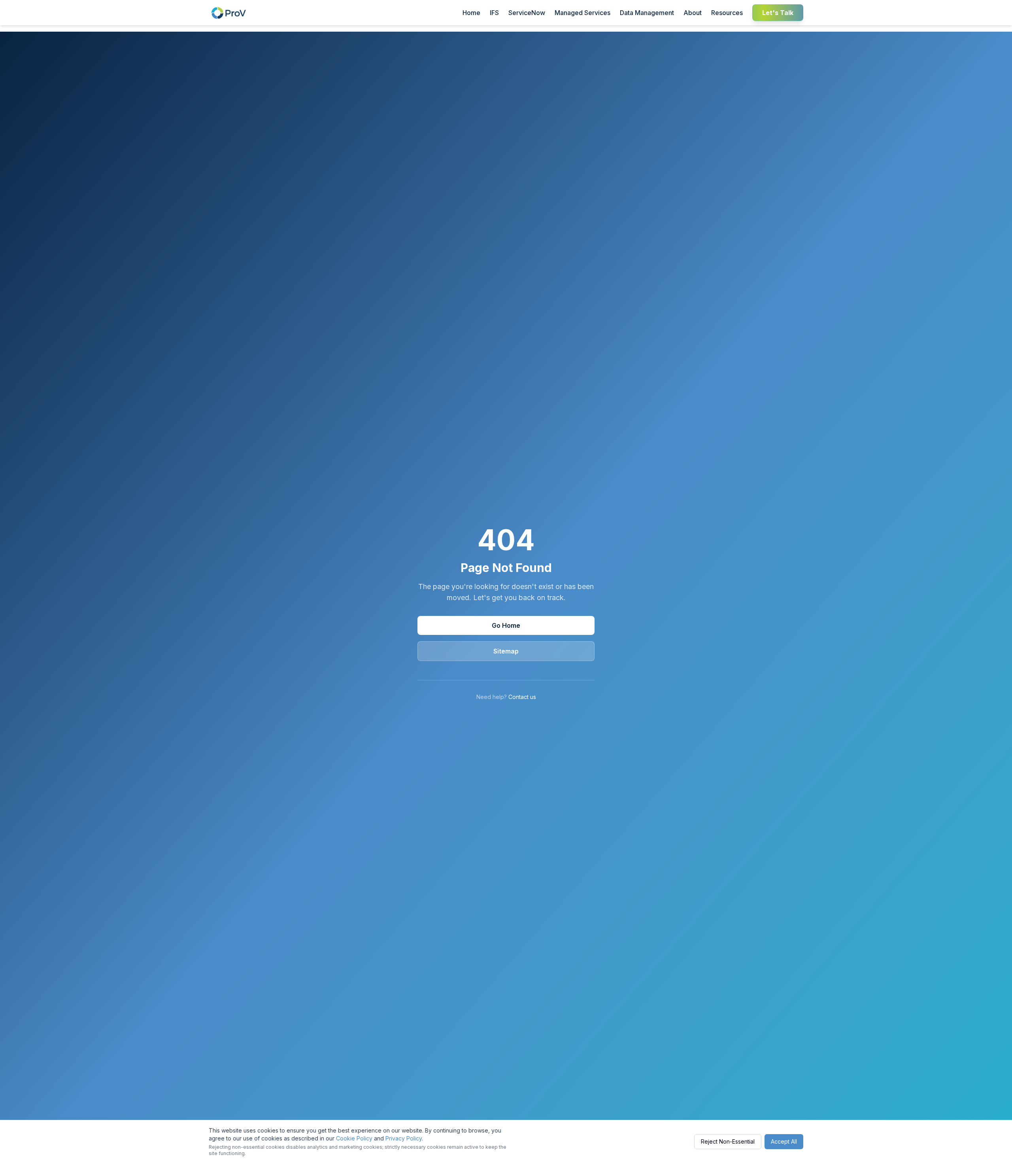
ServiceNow (526, 13)
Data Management (647, 13)
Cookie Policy (354, 1138)
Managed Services (582, 13)
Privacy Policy (403, 1138)
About (692, 13)
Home (471, 13)
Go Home (506, 625)
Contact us (522, 696)
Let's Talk (777, 13)
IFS (494, 13)
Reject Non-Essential (728, 1141)
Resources (727, 13)
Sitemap (506, 651)
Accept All (784, 1141)
